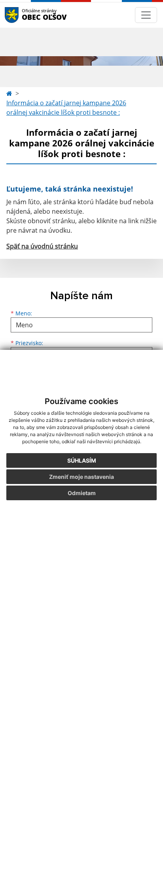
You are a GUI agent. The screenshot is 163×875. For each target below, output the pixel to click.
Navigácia (23, 14)
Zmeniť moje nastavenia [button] (81, 476)
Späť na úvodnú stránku (42, 246)
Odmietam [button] (82, 493)
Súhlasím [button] (81, 460)
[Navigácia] (146, 15)
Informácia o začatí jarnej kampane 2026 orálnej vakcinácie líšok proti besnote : (66, 108)
